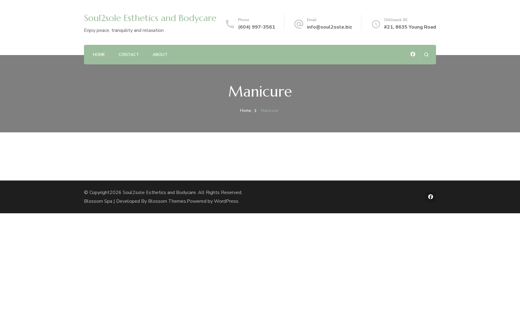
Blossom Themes (167, 201)
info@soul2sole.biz (329, 27)
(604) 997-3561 (256, 27)
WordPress (226, 201)
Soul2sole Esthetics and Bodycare (150, 17)
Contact (129, 54)
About (160, 54)
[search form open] (426, 54)
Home (99, 54)
